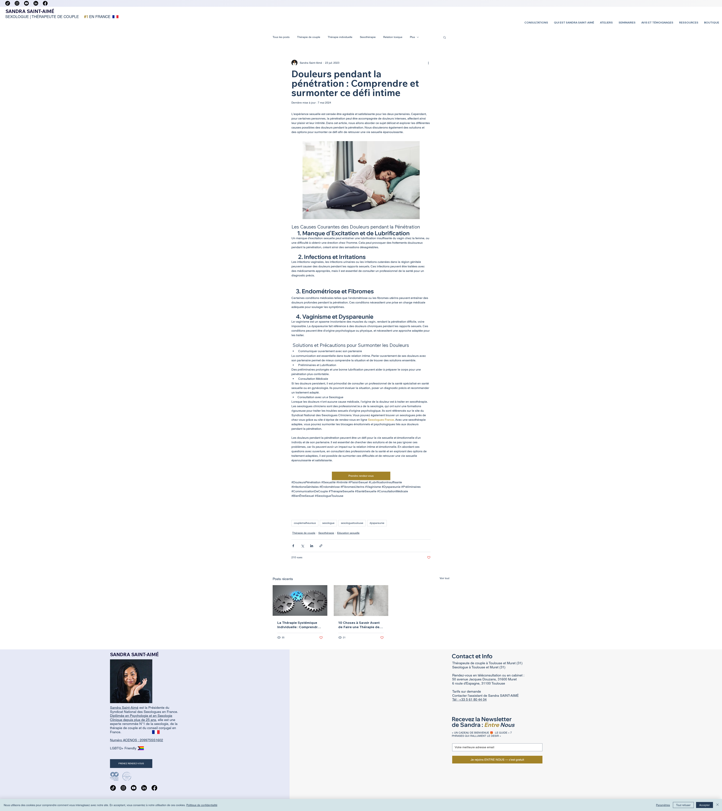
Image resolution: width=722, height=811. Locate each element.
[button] (536, 22)
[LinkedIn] (35, 3)
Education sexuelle (348, 532)
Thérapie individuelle (340, 37)
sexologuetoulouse (352, 522)
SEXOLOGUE (17, 16)
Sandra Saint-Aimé (124, 708)
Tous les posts (281, 37)
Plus (412, 37)
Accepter (704, 805)
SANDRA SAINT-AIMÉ (29, 11)
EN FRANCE (99, 16)
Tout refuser (683, 805)
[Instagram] (17, 3)
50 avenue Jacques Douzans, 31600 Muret (484, 679)
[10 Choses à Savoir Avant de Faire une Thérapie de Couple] (361, 600)
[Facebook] (45, 3)
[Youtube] (26, 3)
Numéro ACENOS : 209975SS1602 (136, 740)
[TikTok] (7, 3)
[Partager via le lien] (321, 546)
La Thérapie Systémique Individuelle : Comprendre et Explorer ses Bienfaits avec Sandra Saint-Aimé (298, 624)
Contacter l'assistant (467, 696)
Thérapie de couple (308, 37)
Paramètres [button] (663, 805)
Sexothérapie (368, 37)
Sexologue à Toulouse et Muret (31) (478, 667)
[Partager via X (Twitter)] (302, 546)
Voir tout (444, 578)
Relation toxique (392, 37)
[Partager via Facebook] (293, 546)
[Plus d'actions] (428, 63)
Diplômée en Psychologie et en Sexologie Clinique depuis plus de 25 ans (141, 718)
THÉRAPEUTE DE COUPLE (55, 16)
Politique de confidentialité (201, 805)
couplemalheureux (305, 522)
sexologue (328, 522)
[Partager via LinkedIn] (311, 546)
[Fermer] (717, 805)
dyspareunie (377, 522)
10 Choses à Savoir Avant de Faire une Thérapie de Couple (359, 624)
